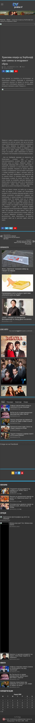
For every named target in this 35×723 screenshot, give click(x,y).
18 (7, 705)
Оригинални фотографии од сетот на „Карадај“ (16, 517)
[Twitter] (19, 473)
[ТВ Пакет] (17, 5)
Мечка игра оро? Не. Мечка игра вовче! (21, 524)
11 (7, 703)
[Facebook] (16, 473)
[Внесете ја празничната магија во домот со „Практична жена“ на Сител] (4, 499)
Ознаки (26, 402)
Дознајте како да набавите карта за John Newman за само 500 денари (22, 242)
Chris (4, 66)
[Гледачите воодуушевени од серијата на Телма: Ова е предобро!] (4, 491)
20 (17, 705)
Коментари (18, 402)
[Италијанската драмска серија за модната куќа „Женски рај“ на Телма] (4, 506)
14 (22, 703)
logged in (18, 331)
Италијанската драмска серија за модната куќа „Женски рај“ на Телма (21, 505)
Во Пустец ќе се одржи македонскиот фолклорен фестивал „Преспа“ (21, 413)
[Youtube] (22, 473)
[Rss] (13, 473)
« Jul (1, 711)
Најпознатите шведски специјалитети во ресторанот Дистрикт (12, 236)
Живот (8, 19)
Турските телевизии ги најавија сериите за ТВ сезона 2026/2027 (21, 434)
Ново (3, 402)
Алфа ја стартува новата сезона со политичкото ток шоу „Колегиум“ (20, 406)
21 (22, 705)
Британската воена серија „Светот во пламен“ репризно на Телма (21, 427)
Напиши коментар (8, 68)
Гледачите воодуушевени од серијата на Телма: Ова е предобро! (20, 490)
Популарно (10, 402)
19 (12, 705)
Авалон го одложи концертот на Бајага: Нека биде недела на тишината (21, 655)
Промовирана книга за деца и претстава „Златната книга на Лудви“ (16, 294)
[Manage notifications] (3, 719)
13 (17, 703)
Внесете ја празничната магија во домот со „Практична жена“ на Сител (21, 498)
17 (3, 705)
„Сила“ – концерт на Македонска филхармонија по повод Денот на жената (16, 318)
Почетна (2, 19)
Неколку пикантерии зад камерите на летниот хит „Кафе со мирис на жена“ (21, 420)
